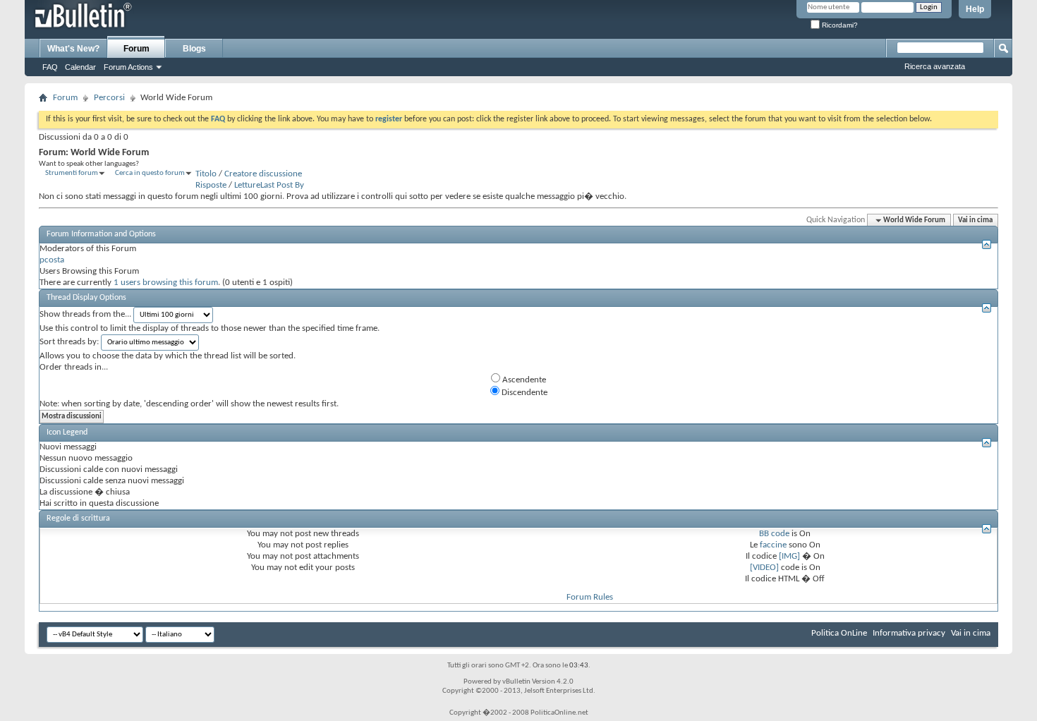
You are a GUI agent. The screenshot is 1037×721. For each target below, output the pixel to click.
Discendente (523, 392)
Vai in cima (975, 220)
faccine (773, 545)
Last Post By (282, 185)
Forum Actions (128, 67)
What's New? (73, 49)
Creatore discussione (263, 173)
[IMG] (789, 556)
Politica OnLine (839, 633)
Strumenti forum (71, 173)
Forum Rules (589, 597)
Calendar (80, 67)
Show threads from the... (85, 314)
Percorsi (109, 97)
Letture (247, 185)
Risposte (210, 185)
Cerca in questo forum (150, 173)
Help (975, 9)
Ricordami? (839, 25)
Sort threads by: (69, 341)
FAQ (50, 67)
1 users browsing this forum (166, 282)
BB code (774, 533)
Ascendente (523, 379)
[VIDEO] (764, 567)
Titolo (206, 173)
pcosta (52, 260)
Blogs (194, 49)
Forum (136, 49)
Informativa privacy (909, 633)
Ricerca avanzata (934, 66)
